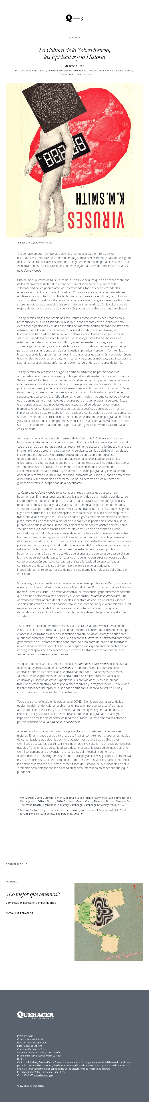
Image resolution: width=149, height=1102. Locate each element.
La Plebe (57, 1055)
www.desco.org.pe (43, 1075)
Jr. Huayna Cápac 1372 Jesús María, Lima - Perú (41, 1072)
